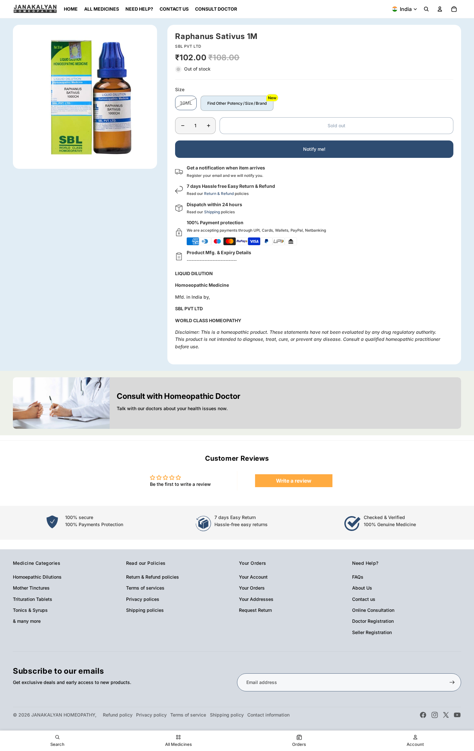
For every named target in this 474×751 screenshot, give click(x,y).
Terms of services (145, 588)
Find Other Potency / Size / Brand (237, 103)
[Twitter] (446, 715)
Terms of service (188, 714)
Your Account (253, 577)
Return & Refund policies (152, 577)
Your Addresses (256, 599)
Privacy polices (142, 599)
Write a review (293, 480)
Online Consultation (373, 610)
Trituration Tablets (32, 599)
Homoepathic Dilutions (37, 577)
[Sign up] (452, 682)
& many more (27, 621)
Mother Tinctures (31, 588)
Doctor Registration (373, 621)
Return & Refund (219, 193)
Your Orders (252, 588)
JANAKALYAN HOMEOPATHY (63, 714)
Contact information (268, 714)
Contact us (363, 599)
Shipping (212, 212)
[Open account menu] (440, 9)
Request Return (255, 610)
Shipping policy (227, 714)
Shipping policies (145, 610)
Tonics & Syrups (30, 610)
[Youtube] (457, 715)
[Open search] (426, 9)
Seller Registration (372, 632)
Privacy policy (151, 714)
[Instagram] (435, 715)
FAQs (357, 577)
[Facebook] (423, 715)
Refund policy (118, 714)
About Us (362, 588)
